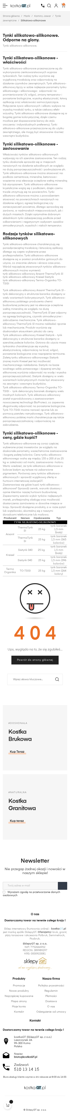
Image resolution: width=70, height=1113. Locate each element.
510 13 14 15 (26, 1070)
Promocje (19, 985)
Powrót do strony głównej (35, 660)
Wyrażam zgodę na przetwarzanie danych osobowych (31, 894)
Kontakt (19, 1012)
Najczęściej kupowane (19, 996)
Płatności (51, 996)
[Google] (42, 1103)
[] (7, 1105)
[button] (17, 751)
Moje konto (19, 1006)
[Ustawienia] (56, 5)
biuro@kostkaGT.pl (25, 1057)
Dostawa (51, 1001)
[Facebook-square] (28, 1103)
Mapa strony (19, 1001)
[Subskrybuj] (62, 886)
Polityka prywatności (51, 985)
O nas (51, 1006)
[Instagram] (35, 1103)
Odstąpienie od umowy (51, 1012)
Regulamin (51, 991)
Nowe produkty (19, 991)
